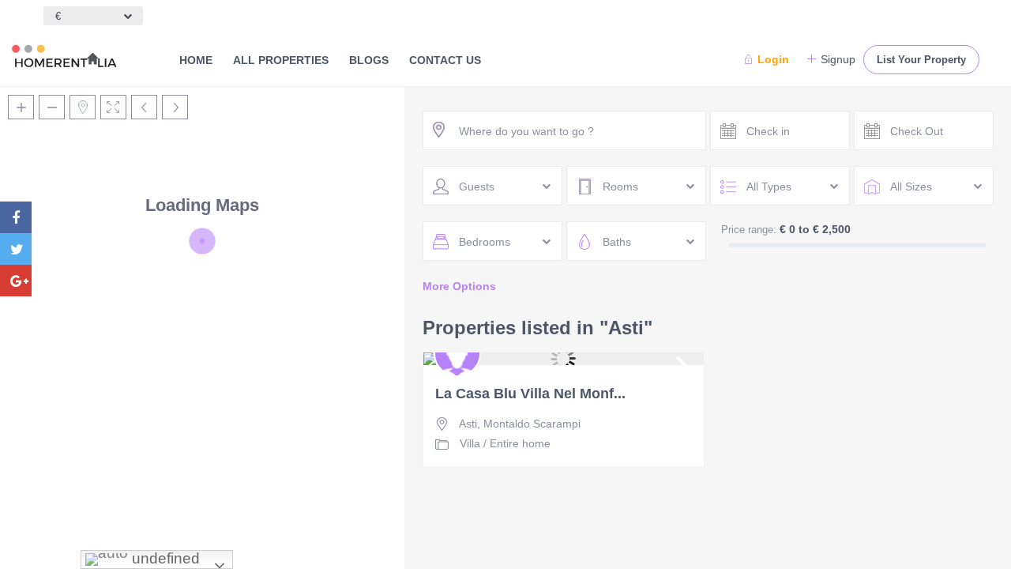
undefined (164, 558)
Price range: (748, 230)
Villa (470, 443)
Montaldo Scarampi (532, 423)
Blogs (369, 60)
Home (195, 60)
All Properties (281, 60)
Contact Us (445, 60)
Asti (468, 423)
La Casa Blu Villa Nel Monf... (530, 393)
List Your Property (921, 60)
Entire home (520, 443)
